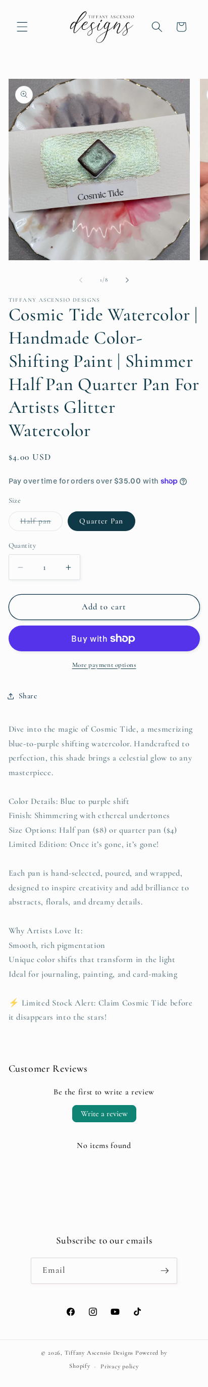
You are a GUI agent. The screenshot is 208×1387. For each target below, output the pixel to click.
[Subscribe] (164, 1271)
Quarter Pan (101, 520)
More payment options (104, 665)
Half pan (41, 523)
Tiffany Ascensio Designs (99, 1352)
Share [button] (28, 695)
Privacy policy (119, 1366)
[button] (22, 27)
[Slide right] (127, 280)
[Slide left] (81, 280)
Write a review (104, 1114)
